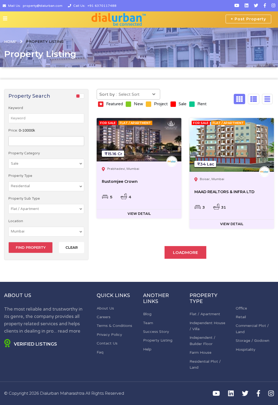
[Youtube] (236, 5)
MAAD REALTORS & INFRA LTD (224, 191)
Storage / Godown (252, 340)
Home (10, 41)
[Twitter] (256, 5)
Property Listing (157, 340)
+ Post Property (248, 19)
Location (15, 221)
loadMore (185, 252)
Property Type (20, 176)
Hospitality (245, 349)
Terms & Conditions (114, 325)
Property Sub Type (24, 198)
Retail (241, 317)
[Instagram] (273, 5)
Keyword (15, 108)
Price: (21, 130)
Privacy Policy (109, 334)
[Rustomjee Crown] (139, 139)
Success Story (156, 331)
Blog (147, 314)
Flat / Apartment (204, 314)
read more (69, 331)
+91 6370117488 (101, 6)
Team (148, 323)
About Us (105, 308)
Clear (71, 247)
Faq (100, 352)
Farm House (200, 352)
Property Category (24, 153)
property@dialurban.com (42, 6)
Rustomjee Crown (120, 181)
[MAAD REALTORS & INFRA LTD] (231, 145)
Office (241, 308)
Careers (103, 317)
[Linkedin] (246, 5)
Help (147, 349)
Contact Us (107, 343)
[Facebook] (265, 5)
